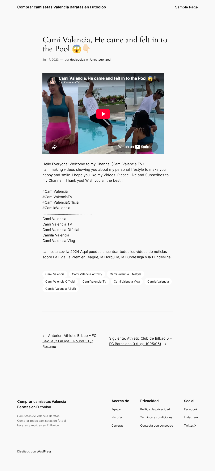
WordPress (44, 451)
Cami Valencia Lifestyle (125, 274)
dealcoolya (77, 59)
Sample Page (186, 7)
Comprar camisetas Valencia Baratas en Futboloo (61, 7)
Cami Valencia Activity (87, 274)
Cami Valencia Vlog (127, 281)
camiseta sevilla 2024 (60, 252)
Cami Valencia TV (94, 281)
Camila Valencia (158, 281)
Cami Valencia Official (60, 281)
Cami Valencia (54, 274)
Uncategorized (100, 59)
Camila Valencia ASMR (60, 288)
